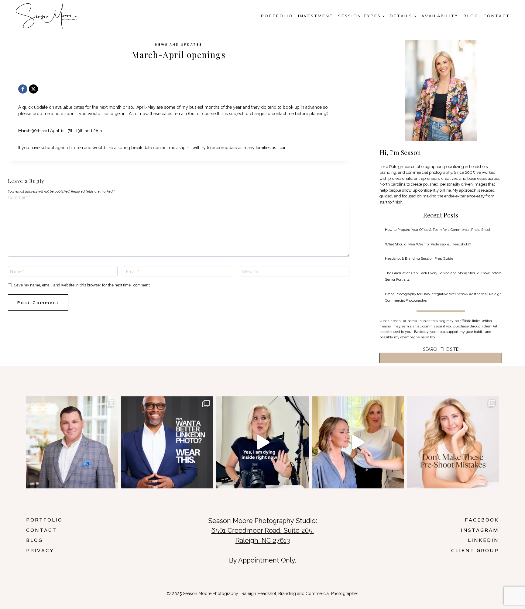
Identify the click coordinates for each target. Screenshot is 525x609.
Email (132, 271)
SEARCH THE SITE (440, 349)
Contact (496, 16)
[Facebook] (22, 89)
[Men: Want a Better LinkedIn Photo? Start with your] (167, 442)
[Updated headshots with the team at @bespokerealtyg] (72, 442)
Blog (471, 16)
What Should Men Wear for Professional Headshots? (428, 244)
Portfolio (277, 16)
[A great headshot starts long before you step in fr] (453, 442)
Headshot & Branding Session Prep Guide (419, 258)
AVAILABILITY (439, 16)
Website (250, 271)
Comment (19, 197)
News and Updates (178, 44)
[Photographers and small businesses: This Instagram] (262, 442)
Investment (315, 16)
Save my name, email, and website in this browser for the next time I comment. (82, 285)
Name (17, 271)
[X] (33, 89)
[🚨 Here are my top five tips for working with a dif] (358, 442)
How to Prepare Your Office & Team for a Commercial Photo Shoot (437, 230)
